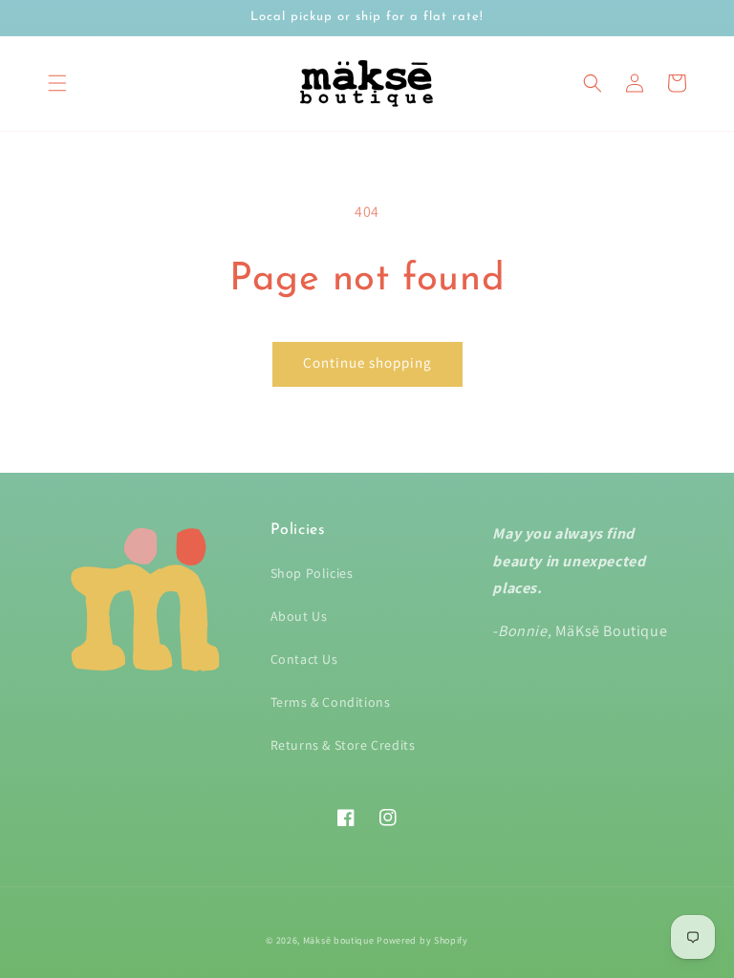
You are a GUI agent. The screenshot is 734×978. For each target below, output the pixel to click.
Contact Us (304, 659)
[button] (57, 83)
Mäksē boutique (340, 940)
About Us (299, 616)
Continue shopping (367, 362)
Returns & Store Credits (343, 745)
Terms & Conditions (330, 702)
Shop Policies (312, 573)
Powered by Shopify (422, 940)
